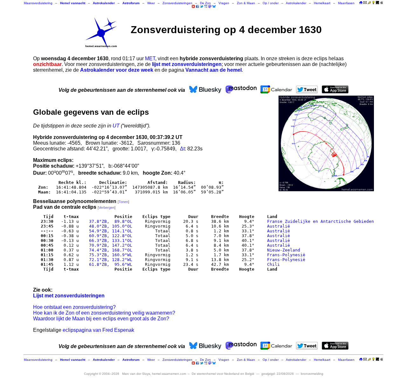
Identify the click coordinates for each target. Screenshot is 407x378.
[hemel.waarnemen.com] (101, 33)
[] (123, 202)
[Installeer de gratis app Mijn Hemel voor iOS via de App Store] (381, 2)
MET (150, 58)
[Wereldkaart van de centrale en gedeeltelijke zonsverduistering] (326, 143)
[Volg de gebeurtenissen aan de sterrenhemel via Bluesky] (214, 6)
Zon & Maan (246, 3)
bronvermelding (312, 373)
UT (116, 125)
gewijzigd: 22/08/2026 (277, 373)
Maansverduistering (38, 3)
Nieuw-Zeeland (283, 250)
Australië (278, 226)
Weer (151, 3)
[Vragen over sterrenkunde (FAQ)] (373, 3)
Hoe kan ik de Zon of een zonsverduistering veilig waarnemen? (104, 313)
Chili (273, 264)
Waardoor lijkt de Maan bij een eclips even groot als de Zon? (101, 318)
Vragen (223, 3)
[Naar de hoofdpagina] (360, 3)
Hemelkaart (322, 3)
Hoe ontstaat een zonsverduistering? (74, 307)
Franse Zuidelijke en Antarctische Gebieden (320, 221)
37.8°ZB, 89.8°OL (109, 221)
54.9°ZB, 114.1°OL (109, 231)
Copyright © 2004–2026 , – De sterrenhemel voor (169, 373)
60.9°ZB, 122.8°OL (109, 235)
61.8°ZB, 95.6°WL (109, 264)
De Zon (205, 3)
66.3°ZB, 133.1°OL (109, 240)
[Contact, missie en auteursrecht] (365, 3)
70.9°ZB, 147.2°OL (109, 245)
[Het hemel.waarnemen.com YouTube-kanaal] (193, 6)
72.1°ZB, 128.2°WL (109, 259)
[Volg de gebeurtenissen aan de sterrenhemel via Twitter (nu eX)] (201, 6)
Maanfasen (346, 3)
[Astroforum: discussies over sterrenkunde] (377, 3)
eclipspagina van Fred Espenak (98, 330)
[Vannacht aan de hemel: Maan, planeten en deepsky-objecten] (369, 3)
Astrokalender (296, 3)
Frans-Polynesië (286, 254)
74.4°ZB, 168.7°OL (109, 250)
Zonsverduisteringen (177, 3)
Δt (182, 148)
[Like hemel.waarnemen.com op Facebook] (197, 6)
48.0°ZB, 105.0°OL (109, 226)
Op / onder (271, 3)
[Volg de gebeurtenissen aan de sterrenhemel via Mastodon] (209, 6)
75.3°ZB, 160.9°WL (109, 254)
